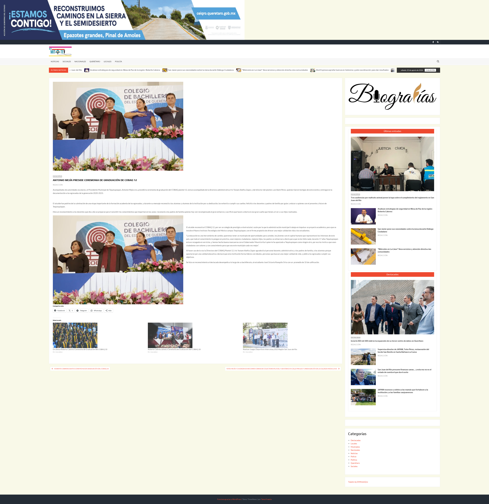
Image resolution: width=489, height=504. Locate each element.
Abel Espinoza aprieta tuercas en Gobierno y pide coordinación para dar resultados (315, 70)
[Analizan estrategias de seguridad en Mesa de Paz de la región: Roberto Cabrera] (363, 216)
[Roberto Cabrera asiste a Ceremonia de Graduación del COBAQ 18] (194, 335)
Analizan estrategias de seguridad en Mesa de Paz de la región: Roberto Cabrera (88, 70)
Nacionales (80, 61)
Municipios (57, 176)
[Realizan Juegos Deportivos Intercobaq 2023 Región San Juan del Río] (289, 335)
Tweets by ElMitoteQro (358, 482)
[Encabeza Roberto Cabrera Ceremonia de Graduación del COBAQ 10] (99, 335)
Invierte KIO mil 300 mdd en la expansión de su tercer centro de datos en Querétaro (387, 341)
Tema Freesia (266, 499)
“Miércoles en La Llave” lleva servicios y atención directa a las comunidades (238, 70)
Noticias (55, 61)
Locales (107, 61)
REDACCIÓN (58, 185)
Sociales (67, 61)
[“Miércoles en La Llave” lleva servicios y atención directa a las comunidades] (202, 70)
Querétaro (95, 61)
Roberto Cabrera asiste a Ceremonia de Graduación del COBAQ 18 (174, 349)
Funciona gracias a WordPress (229, 499)
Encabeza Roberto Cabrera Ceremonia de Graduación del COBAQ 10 (80, 349)
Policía (118, 61)
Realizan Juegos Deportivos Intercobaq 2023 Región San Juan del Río (270, 349)
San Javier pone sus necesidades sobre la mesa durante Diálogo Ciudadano (164, 70)
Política (354, 460)
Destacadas (355, 337)
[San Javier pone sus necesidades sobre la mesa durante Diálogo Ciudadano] (128, 70)
